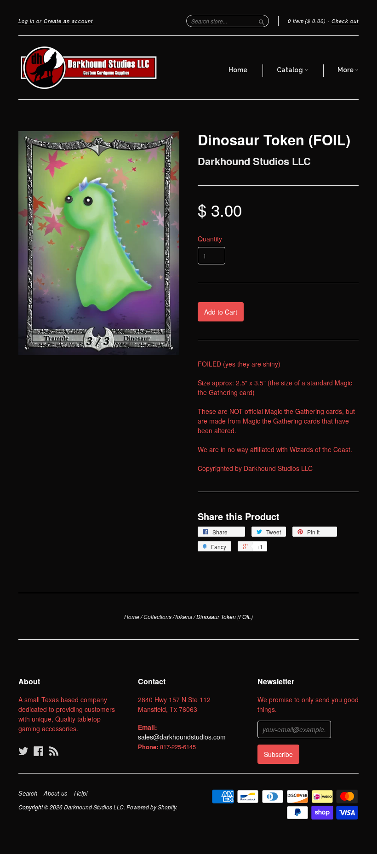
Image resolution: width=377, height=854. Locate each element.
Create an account (68, 20)
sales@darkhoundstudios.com (182, 736)
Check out (345, 20)
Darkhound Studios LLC (254, 161)
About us (56, 793)
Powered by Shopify (151, 807)
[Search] (261, 20)
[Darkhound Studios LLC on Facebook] (39, 750)
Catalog (290, 70)
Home (237, 70)
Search (27, 793)
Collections (157, 616)
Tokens (183, 616)
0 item (307, 20)
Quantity (210, 238)
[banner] (89, 67)
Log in (26, 20)
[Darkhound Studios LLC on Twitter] (23, 750)
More (346, 70)
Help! (81, 793)
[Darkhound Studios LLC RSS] (54, 750)
